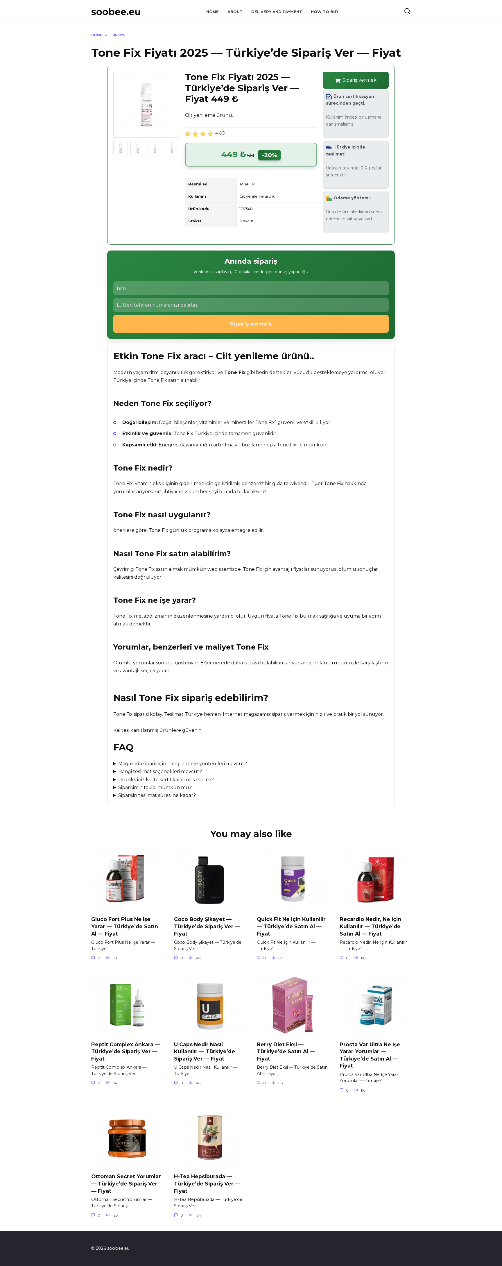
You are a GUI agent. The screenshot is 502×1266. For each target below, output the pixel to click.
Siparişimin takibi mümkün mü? (155, 787)
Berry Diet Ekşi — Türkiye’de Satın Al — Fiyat (286, 1051)
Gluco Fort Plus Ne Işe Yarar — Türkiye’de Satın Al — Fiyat (124, 926)
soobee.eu (116, 11)
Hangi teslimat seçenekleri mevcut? (160, 771)
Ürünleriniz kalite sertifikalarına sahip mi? (166, 779)
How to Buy (324, 12)
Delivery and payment (276, 12)
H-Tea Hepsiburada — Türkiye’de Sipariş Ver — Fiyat (207, 1183)
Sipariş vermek (359, 80)
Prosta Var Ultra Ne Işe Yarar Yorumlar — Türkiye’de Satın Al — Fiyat (370, 1055)
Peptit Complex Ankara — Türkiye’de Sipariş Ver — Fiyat (125, 1051)
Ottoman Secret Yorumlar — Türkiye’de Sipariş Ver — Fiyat (126, 1183)
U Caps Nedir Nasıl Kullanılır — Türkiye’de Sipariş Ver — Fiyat (204, 1051)
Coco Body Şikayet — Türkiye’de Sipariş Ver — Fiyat (207, 926)
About (235, 12)
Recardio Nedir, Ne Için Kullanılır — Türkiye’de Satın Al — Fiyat (370, 926)
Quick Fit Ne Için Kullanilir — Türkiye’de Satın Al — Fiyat (291, 926)
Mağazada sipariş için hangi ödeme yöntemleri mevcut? (182, 763)
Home (212, 12)
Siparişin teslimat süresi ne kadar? (157, 795)
